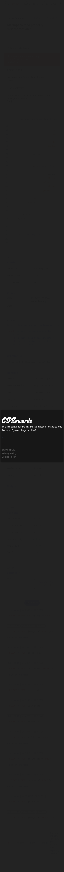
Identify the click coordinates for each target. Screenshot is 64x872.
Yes (3, 437)
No (3, 444)
